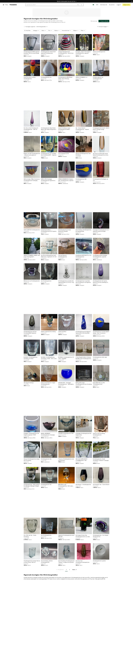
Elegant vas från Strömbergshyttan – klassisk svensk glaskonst (32, 154)
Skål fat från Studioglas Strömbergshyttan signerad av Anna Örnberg (48, 179)
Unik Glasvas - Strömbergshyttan (83, 484)
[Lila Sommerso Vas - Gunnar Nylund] (101, 475)
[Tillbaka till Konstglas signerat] (24, 27)
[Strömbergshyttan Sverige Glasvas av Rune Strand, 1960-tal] (32, 551)
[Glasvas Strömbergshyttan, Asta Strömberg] (84, 144)
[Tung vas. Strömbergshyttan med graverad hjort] (66, 449)
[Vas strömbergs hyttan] (66, 144)
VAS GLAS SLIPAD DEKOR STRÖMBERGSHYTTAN (81, 459)
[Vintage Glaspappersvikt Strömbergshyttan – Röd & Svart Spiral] (66, 42)
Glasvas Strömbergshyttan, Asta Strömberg (83, 154)
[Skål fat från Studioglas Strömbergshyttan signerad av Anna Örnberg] (49, 170)
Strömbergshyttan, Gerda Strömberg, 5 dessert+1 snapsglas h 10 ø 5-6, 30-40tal (101, 459)
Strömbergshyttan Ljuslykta (99, 560)
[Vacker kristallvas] (66, 322)
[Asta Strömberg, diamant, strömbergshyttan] (49, 551)
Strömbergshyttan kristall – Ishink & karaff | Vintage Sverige (101, 128)
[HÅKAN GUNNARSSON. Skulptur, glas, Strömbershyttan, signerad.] (66, 170)
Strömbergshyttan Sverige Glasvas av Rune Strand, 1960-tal (32, 561)
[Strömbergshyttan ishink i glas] (101, 348)
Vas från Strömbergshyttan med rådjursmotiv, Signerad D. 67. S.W (48, 256)
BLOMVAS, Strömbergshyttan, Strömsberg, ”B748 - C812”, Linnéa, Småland (49, 358)
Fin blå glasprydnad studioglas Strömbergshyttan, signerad (100, 256)
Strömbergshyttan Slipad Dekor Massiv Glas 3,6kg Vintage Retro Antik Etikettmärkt (48, 128)
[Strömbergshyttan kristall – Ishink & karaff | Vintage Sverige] (101, 118)
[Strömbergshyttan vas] (49, 68)
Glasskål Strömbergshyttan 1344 (65, 433)
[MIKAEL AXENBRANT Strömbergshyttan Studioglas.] (49, 424)
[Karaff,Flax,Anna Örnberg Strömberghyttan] (32, 68)
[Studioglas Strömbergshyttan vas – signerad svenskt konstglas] (101, 220)
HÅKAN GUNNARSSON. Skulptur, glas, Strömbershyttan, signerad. (65, 179)
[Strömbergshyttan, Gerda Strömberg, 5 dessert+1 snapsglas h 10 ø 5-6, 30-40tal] (101, 449)
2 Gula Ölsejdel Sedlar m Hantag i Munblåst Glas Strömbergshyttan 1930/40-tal (83, 358)
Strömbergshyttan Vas (46, 459)
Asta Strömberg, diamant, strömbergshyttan (47, 561)
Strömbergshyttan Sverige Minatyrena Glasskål (64, 230)
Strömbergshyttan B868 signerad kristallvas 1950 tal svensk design (31, 52)
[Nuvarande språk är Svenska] (93, 5)
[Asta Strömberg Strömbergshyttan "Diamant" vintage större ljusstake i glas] (66, 551)
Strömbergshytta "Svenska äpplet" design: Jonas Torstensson (101, 332)
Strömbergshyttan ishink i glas (100, 357)
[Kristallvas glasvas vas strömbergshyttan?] (101, 68)
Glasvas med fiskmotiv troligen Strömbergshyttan (48, 383)
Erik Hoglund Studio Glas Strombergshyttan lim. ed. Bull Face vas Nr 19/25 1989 (83, 536)
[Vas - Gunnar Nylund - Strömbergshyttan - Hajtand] (84, 118)
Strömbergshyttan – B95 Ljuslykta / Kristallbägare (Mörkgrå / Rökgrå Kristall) (32, 485)
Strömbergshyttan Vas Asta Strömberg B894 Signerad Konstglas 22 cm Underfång (30, 332)
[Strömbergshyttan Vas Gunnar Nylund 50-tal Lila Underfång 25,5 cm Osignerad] (101, 271)
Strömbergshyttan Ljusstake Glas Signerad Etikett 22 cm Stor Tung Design (66, 281)
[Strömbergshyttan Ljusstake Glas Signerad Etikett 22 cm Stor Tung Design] (66, 271)
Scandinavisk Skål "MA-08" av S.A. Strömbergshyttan (83, 256)
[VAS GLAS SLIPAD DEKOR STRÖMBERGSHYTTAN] (84, 449)
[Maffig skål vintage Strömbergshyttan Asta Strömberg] (84, 373)
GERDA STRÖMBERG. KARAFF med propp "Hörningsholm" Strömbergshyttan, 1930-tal (32, 256)
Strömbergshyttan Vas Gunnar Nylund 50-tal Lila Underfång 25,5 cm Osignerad (101, 281)
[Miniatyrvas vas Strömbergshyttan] (32, 271)
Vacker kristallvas (62, 331)
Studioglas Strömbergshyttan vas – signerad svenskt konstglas (101, 230)
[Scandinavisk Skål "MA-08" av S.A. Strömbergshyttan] (84, 246)
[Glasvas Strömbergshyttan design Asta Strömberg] (32, 449)
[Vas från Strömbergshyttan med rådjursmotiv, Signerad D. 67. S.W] (49, 246)
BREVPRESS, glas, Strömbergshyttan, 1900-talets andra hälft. (65, 485)
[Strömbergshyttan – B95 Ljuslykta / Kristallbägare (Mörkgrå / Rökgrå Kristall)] (32, 475)
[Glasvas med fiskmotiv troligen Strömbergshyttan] (49, 373)
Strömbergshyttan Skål (81, 179)
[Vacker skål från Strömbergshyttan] (32, 220)
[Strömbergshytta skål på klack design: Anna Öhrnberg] (66, 68)
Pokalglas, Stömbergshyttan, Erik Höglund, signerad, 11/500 (31, 434)
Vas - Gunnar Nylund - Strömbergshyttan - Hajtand (82, 128)
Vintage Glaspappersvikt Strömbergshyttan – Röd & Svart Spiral (65, 52)
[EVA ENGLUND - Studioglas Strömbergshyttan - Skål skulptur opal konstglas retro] (66, 373)
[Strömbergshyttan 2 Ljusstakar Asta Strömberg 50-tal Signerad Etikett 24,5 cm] (84, 271)
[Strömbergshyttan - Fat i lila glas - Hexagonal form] (101, 526)
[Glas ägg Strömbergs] (32, 373)
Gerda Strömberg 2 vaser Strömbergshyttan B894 (64, 128)
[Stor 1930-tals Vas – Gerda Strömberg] (32, 526)
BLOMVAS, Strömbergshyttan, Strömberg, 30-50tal (31, 358)
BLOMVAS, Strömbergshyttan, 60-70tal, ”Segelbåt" (66, 358)
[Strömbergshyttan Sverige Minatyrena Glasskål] (66, 220)
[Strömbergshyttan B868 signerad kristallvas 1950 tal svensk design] (32, 42)
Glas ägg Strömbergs (29, 382)
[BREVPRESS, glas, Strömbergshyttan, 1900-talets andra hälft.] (66, 475)
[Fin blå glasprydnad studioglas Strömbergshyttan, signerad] (101, 246)
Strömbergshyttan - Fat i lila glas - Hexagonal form (101, 536)
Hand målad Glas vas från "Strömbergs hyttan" (99, 383)
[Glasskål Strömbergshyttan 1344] (66, 424)
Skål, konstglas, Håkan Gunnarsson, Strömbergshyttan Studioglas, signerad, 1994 (32, 179)
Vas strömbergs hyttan (63, 153)
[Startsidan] (13, 5)
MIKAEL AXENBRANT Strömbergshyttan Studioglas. (48, 434)
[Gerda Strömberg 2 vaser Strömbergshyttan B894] (66, 118)
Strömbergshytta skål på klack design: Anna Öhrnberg (65, 78)
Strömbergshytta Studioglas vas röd (100, 179)
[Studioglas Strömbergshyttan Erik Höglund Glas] (84, 424)
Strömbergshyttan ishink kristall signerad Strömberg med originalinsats (48, 52)
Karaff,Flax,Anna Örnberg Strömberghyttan (29, 78)
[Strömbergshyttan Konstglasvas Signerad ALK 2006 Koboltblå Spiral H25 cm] (84, 322)
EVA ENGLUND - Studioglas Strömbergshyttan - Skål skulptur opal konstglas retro (66, 383)
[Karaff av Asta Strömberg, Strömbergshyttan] (101, 424)
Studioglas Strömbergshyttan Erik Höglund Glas (83, 434)
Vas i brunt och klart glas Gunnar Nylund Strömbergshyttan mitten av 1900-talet (100, 154)
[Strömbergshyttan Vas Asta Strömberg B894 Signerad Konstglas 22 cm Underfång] (32, 322)
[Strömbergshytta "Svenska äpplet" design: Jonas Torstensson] (101, 322)
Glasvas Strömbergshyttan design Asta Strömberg (31, 459)
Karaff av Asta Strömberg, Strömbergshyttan (99, 434)
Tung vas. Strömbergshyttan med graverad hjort (66, 459)
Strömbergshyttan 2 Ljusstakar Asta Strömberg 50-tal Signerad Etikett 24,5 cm (83, 281)
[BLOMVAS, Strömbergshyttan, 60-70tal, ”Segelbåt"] (66, 348)
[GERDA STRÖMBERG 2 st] (84, 68)
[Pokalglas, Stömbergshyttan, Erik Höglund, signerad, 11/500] (32, 424)
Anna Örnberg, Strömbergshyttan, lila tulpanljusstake (83, 230)
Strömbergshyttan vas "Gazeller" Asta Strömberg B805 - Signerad (48, 154)
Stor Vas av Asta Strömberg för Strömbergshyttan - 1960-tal (31, 128)
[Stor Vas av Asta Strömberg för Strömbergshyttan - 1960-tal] (32, 118)
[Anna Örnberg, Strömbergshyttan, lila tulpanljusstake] (84, 220)
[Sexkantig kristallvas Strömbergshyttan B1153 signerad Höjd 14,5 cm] (49, 220)
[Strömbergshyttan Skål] (84, 170)
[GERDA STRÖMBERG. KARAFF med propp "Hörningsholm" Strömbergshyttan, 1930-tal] (32, 246)
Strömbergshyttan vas (46, 77)
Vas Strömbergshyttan (46, 280)
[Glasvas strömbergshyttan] (101, 42)
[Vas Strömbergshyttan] (49, 271)
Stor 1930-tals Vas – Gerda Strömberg (30, 536)
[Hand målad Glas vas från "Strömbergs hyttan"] (101, 373)
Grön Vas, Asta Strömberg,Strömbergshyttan (82, 561)
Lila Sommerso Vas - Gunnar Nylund (101, 484)
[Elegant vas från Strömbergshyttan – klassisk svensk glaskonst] (32, 144)
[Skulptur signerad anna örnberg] (49, 322)
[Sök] (78, 5)
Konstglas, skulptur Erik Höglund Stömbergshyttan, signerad (83, 52)
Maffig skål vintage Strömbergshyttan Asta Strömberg (84, 383)
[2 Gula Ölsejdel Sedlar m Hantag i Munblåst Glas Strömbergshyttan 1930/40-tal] (84, 348)
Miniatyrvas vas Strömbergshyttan (32, 280)
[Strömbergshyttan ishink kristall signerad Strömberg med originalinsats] (49, 42)
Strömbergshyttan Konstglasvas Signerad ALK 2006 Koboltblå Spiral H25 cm (83, 332)
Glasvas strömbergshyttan (99, 51)
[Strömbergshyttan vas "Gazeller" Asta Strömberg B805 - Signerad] (49, 144)
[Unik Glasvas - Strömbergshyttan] (84, 475)
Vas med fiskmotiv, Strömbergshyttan (62, 256)
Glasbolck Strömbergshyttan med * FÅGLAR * (66, 536)
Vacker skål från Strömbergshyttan (32, 229)
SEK (97, 4)
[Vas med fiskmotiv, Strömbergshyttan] (66, 246)
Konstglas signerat (30, 26)
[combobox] (52, 5)
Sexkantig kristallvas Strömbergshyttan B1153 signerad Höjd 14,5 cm (49, 230)
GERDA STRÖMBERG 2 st (81, 77)
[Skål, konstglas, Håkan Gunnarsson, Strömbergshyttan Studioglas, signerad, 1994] (32, 170)
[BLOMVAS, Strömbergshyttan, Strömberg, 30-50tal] (32, 348)
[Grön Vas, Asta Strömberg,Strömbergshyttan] (84, 551)
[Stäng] (132, 1)
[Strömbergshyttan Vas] (49, 449)
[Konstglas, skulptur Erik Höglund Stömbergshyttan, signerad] (84, 42)
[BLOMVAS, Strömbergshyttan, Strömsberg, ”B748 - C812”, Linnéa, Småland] (49, 348)
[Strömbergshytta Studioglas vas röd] (101, 170)
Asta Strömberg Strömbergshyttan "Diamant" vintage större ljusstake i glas (66, 561)
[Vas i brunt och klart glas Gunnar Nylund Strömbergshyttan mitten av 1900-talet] (101, 144)
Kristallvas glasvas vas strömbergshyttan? (98, 78)
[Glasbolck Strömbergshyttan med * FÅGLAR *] (66, 526)
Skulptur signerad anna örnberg (48, 331)
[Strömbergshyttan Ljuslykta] (101, 551)
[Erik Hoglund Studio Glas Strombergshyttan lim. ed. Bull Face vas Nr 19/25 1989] (84, 526)
